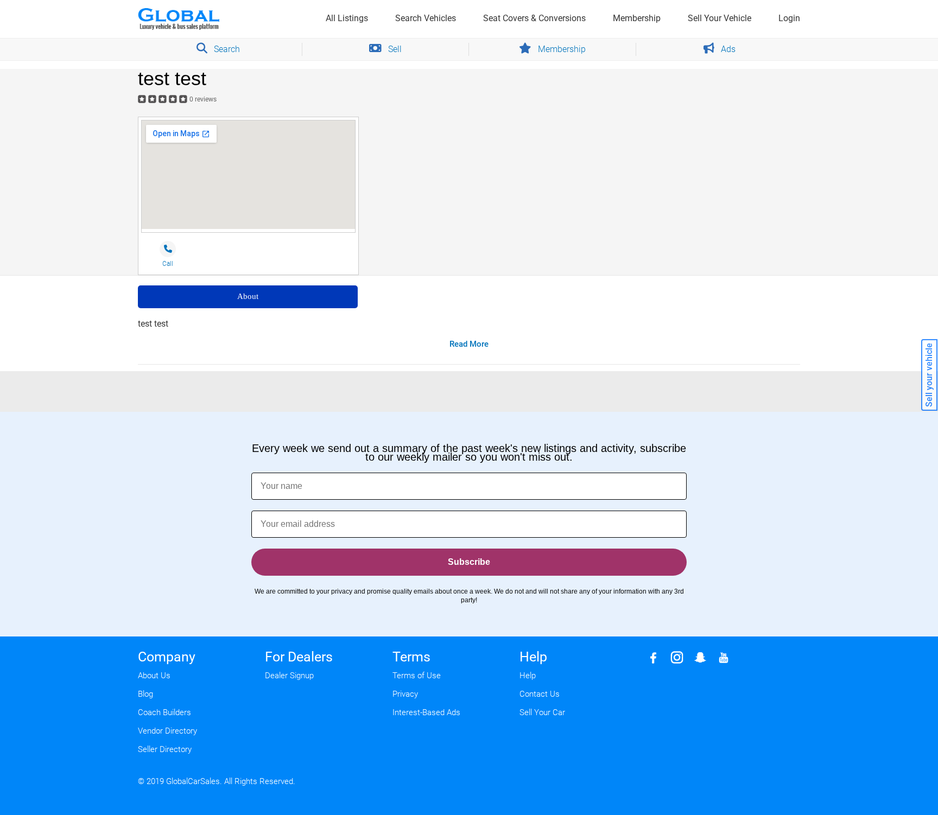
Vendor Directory (167, 731)
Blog (145, 694)
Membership (637, 18)
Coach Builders (164, 712)
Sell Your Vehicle (719, 18)
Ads (727, 49)
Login (789, 18)
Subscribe (469, 561)
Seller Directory (165, 749)
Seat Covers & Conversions (534, 18)
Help (527, 675)
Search (226, 49)
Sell (394, 49)
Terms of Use (416, 675)
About (247, 296)
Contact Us (539, 694)
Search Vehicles (425, 18)
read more (469, 344)
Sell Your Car (542, 712)
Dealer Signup (289, 675)
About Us (154, 675)
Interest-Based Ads (426, 712)
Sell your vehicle (929, 375)
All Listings (347, 18)
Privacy (405, 694)
